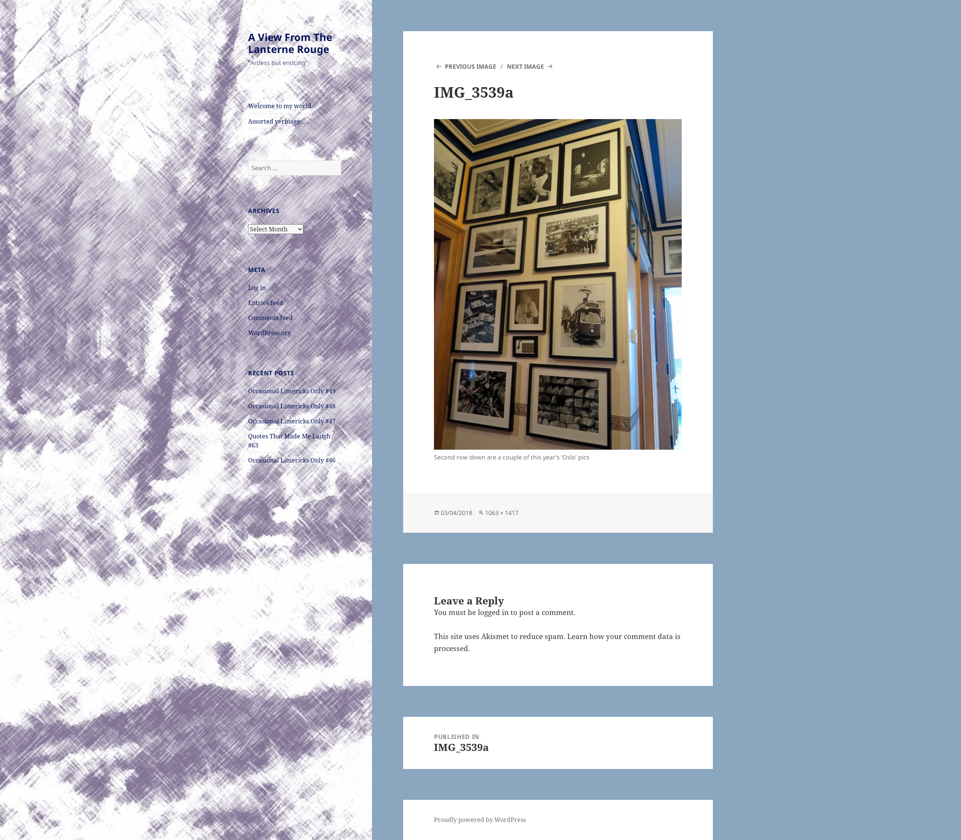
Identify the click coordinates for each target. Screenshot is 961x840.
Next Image (525, 66)
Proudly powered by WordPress (480, 820)
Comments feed (270, 318)
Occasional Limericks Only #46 (292, 460)
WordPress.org (269, 333)
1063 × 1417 (501, 513)
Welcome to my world (279, 106)
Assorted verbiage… (277, 121)
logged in (493, 612)
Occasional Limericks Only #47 (292, 421)
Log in (257, 288)
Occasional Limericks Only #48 (292, 406)
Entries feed (265, 303)
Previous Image (470, 66)
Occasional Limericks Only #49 (292, 391)
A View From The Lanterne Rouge (290, 43)
